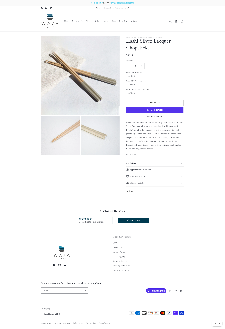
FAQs (115, 243)
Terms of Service (120, 261)
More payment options (154, 116)
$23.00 (132, 84)
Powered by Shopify (64, 323)
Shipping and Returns (121, 266)
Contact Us (117, 248)
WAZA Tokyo (51, 323)
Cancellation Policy (121, 270)
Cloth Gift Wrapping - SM (136, 81)
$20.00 (132, 93)
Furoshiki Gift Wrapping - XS (137, 89)
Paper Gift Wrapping (134, 72)
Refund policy (78, 323)
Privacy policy (91, 323)
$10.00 (132, 76)
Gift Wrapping (119, 257)
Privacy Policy (119, 252)
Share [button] (131, 191)
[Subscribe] (85, 291)
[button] (88, 21)
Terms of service (104, 323)
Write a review (133, 220)
